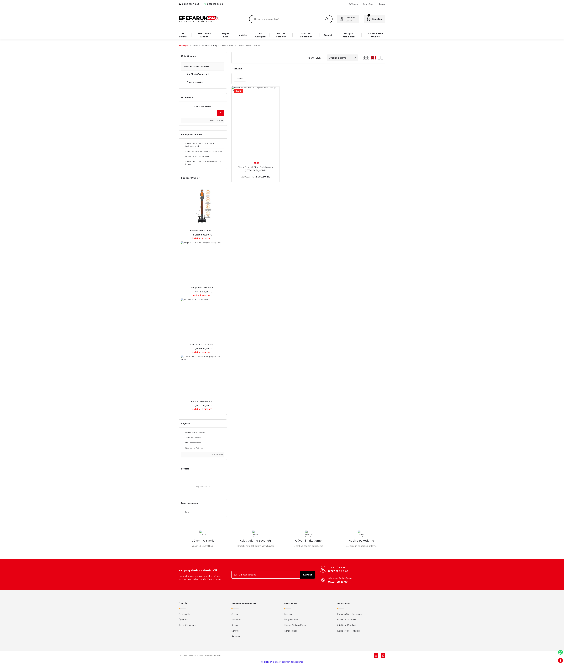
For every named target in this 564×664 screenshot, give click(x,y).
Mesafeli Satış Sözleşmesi (350, 614)
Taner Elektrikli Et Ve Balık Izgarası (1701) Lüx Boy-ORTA (255, 169)
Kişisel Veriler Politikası (348, 631)
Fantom (235, 636)
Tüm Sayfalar (217, 454)
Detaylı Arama (216, 120)
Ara (220, 112)
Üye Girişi (183, 619)
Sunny (234, 625)
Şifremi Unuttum (187, 625)
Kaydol (307, 574)
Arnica (234, 614)
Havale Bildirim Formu (295, 625)
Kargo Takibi (290, 631)
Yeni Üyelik (184, 614)
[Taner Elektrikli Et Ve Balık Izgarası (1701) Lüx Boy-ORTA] (256, 122)
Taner (255, 162)
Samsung (236, 619)
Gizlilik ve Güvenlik (346, 619)
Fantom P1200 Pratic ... (202, 401)
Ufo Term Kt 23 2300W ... (202, 344)
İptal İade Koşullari (346, 625)
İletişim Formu (291, 619)
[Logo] (199, 19)
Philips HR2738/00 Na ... (203, 287)
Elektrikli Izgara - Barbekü (249, 45)
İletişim (288, 614)
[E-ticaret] (281, 661)
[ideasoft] (266, 661)
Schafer (235, 631)
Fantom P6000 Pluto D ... (202, 230)
